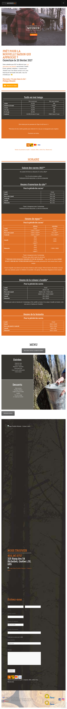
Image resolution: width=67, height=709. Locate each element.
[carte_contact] (19, 580)
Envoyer (11, 670)
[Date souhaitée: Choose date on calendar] (8, 646)
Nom (26, 609)
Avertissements (16, 700)
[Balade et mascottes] (63, 64)
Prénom (9, 609)
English (7, 701)
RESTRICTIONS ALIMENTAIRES (33, 350)
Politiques (30, 699)
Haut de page (15, 697)
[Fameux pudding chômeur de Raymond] (57, 66)
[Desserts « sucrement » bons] (36, 62)
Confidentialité (27, 700)
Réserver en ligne (12, 85)
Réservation (34, 34)
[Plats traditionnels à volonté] (46, 64)
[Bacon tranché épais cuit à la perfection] (41, 66)
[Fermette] (52, 62)
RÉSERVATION (8, 413)
